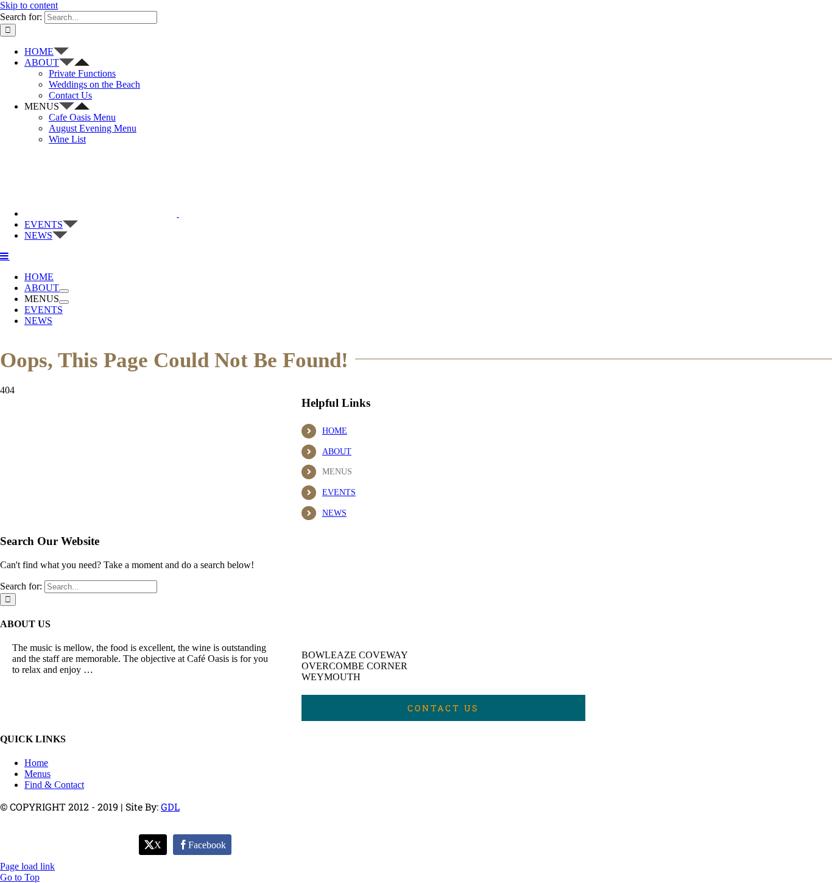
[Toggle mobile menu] (5, 256)
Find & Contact (54, 784)
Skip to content (29, 5)
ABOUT (336, 451)
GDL (170, 806)
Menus (37, 774)
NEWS (334, 513)
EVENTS (339, 492)
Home (36, 763)
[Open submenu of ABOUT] (64, 291)
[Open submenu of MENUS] (64, 302)
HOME (334, 430)
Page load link (27, 866)
